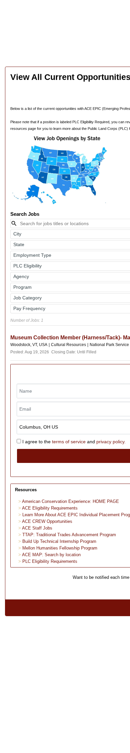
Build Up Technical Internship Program (59, 541)
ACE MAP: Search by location (51, 554)
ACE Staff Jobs (37, 528)
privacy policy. (111, 441)
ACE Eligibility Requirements (50, 508)
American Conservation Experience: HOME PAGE (70, 501)
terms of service (69, 441)
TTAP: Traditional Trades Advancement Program (69, 534)
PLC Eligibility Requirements (49, 561)
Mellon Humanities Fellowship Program (59, 548)
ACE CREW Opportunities (47, 521)
